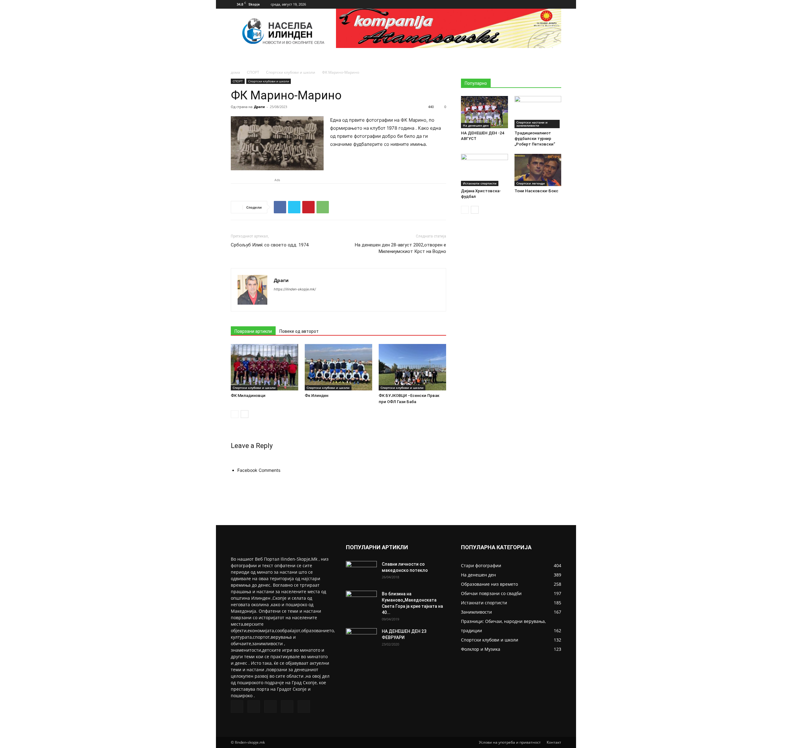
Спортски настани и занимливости (532, 124)
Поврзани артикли (253, 331)
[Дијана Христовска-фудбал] (484, 170)
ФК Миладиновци (248, 395)
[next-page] (244, 414)
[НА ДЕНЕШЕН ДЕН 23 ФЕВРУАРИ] (361, 639)
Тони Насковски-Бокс (536, 191)
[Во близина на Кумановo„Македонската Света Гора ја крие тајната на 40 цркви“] (361, 601)
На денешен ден (476, 125)
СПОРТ (253, 72)
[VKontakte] (546, 4)
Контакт (554, 742)
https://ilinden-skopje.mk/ (295, 289)
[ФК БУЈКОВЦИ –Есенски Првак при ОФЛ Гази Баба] (412, 367)
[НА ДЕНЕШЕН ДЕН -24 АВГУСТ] (484, 112)
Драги (259, 106)
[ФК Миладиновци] (264, 367)
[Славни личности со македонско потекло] (361, 572)
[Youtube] (556, 4)
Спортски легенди (530, 183)
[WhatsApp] (322, 207)
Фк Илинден (316, 395)
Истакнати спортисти (480, 183)
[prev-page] (235, 414)
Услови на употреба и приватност (510, 742)
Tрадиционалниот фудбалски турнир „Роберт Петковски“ (534, 138)
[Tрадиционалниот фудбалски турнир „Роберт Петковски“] (538, 112)
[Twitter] (526, 4)
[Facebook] (515, 4)
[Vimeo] (536, 4)
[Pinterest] (308, 207)
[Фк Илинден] (338, 367)
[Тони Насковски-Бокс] (538, 170)
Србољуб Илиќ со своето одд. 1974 (269, 245)
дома (235, 72)
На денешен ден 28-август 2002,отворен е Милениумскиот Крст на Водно (400, 248)
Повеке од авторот (299, 331)
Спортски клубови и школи (290, 72)
